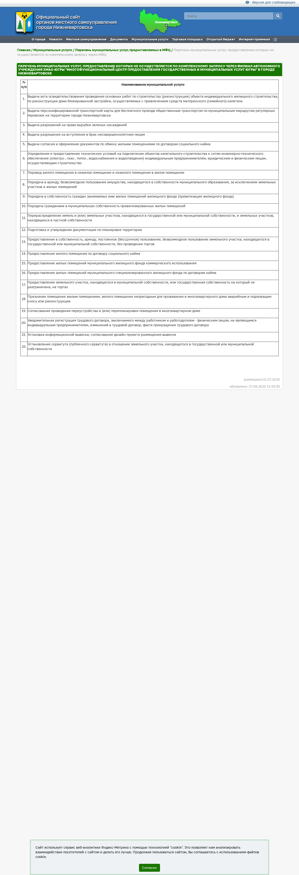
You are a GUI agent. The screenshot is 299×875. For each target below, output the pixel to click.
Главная (23, 50)
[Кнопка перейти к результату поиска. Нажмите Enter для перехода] (278, 16)
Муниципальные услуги (52, 50)
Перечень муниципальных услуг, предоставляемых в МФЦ (123, 50)
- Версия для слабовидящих (272, 2)
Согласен (149, 868)
